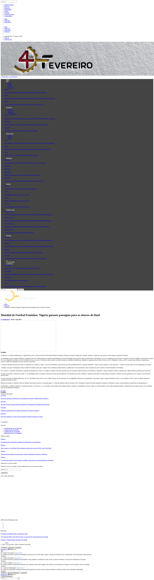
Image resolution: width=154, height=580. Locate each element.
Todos (9, 83)
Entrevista (7, 8)
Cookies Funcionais (8, 558)
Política (10, 86)
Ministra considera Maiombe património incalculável (19, 232)
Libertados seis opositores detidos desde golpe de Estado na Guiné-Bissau (25, 286)
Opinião (8, 184)
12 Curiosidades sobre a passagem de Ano (16, 280)
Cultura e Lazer (10, 210)
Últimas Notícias (9, 5)
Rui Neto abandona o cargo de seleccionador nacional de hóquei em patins (25, 258)
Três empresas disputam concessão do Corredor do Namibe (21, 130)
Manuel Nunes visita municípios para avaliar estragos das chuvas (22, 268)
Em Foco (6, 6)
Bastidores (9, 158)
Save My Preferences (13, 573)
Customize (4, 547)
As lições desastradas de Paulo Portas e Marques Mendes (20, 188)
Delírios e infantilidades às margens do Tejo (16, 201)
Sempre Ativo (18, 553)
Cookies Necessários (8, 553)
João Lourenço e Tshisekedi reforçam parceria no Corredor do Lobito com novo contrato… (30, 118)
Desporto (8, 235)
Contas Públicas (12, 114)
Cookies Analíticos (7, 563)
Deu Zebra (7, 169)
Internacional (9, 133)
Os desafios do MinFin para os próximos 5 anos (14, 534)
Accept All (18, 547)
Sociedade (11, 88)
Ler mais (3, 390)
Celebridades (8, 9)
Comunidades (8, 16)
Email (2, 469)
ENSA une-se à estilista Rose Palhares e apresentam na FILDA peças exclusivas (26, 226)
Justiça (10, 84)
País (7, 81)
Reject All (11, 547)
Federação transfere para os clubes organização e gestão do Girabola (23, 252)
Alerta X (6, 38)
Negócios (10, 112)
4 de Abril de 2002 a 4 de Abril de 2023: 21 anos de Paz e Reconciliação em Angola (24, 537)
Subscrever (4, 473)
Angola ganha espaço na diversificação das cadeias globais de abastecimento (25, 124)
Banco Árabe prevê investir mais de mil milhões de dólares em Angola (24, 181)
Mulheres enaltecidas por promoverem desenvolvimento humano (22, 175)
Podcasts (6, 13)
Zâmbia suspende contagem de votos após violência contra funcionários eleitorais (27, 149)
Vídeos (6, 11)
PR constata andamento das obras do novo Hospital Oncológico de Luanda (25, 92)
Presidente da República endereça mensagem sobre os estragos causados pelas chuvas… (29, 274)
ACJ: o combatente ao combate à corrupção (16, 207)
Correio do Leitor (9, 14)
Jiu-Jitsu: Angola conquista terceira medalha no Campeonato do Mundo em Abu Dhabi (28, 246)
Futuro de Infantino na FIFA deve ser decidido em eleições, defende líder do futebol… (28, 240)
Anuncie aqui (8, 39)
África (6, 115)
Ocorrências (9, 263)
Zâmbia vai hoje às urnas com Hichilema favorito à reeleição (21, 155)
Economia (9, 107)
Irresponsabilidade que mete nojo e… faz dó (16, 194)
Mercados (10, 110)
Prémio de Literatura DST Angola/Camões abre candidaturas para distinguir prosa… (28, 220)
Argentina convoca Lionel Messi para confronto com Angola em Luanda (24, 163)
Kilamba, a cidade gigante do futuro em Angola (14, 540)
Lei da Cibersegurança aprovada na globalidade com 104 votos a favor (24, 104)
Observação (17, 558)
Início (7, 80)
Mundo (10, 137)
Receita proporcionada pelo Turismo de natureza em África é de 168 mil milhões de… (28, 214)
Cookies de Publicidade (9, 568)
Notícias (6, 191)
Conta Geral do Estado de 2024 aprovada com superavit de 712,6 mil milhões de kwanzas (29, 98)
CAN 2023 (11, 262)
